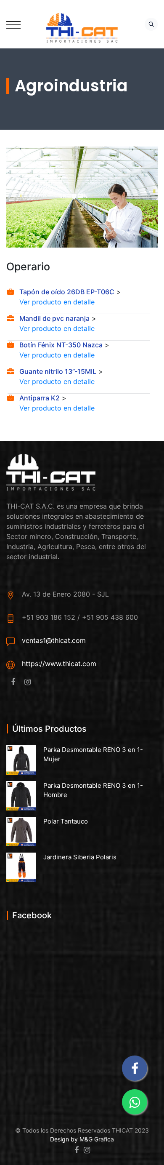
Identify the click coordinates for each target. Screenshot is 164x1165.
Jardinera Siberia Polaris (79, 857)
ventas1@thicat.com (54, 640)
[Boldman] (82, 27)
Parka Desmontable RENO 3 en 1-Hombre (93, 790)
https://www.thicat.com (59, 663)
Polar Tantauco (65, 821)
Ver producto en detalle (57, 302)
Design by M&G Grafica (82, 1139)
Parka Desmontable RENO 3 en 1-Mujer (93, 754)
